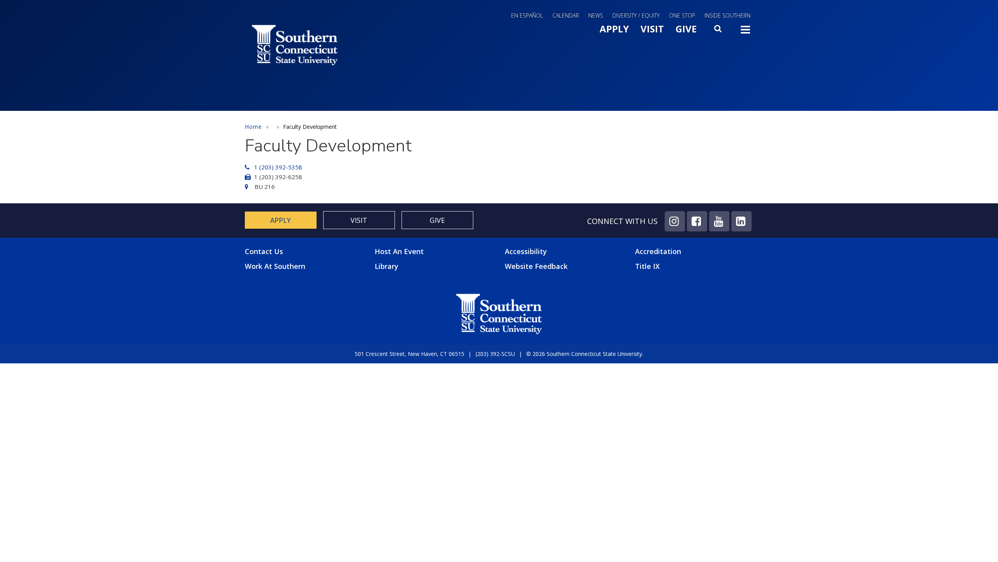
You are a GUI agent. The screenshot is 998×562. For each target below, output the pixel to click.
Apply (614, 28)
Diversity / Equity (636, 15)
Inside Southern (727, 15)
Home (253, 126)
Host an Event (399, 251)
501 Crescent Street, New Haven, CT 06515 (409, 353)
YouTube (719, 221)
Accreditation (658, 251)
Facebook (697, 221)
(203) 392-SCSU (495, 353)
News (595, 15)
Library (386, 266)
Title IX (647, 266)
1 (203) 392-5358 (278, 167)
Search (718, 30)
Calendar (565, 15)
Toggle (745, 32)
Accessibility (526, 251)
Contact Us (264, 251)
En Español (527, 15)
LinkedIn (741, 221)
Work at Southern (275, 266)
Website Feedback (536, 266)
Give (686, 28)
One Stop (682, 15)
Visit (652, 28)
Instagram (675, 221)
